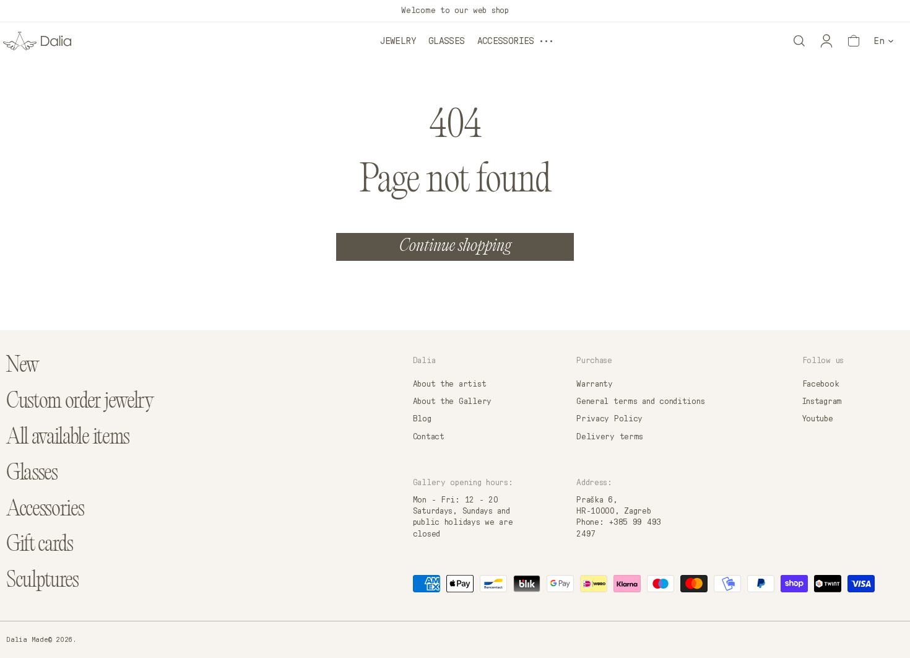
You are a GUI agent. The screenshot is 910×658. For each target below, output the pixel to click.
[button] (799, 40)
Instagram (822, 401)
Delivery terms (609, 436)
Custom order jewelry (80, 402)
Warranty (594, 384)
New (22, 366)
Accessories (505, 41)
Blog (422, 419)
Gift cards (39, 545)
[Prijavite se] (826, 40)
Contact (428, 436)
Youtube (817, 419)
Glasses (446, 41)
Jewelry (398, 41)
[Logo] (37, 40)
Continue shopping (455, 247)
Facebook (820, 384)
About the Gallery (452, 401)
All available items (67, 438)
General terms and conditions (640, 401)
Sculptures (42, 581)
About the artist (450, 384)
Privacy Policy (609, 419)
